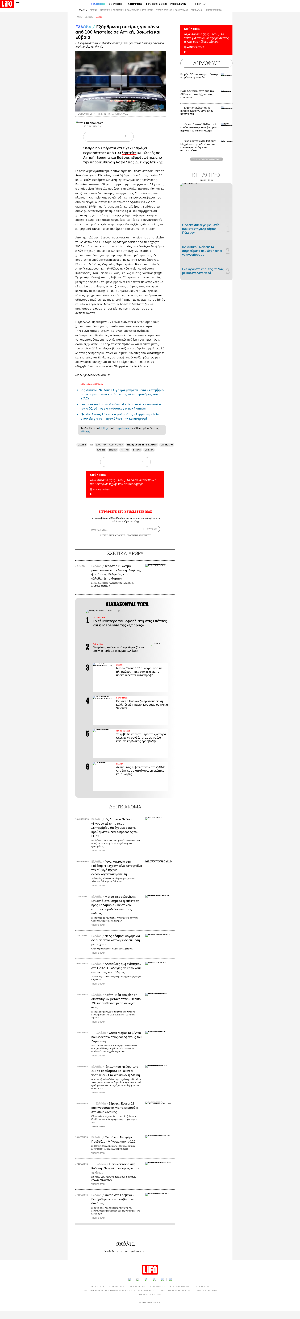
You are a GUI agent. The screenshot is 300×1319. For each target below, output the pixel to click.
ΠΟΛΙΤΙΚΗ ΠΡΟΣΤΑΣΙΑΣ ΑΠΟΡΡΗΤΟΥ (134, 535)
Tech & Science (164, 10)
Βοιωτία (137, 449)
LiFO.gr (103, 428)
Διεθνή (93, 10)
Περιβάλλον (197, 10)
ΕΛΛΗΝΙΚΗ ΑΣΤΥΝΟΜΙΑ (109, 444)
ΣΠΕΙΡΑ (113, 449)
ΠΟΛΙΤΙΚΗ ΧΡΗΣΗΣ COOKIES (175, 1290)
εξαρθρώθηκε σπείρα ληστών (142, 444)
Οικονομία (118, 10)
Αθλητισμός (181, 10)
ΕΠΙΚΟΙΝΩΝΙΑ (116, 1286)
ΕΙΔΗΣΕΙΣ (89, 17)
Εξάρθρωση (167, 444)
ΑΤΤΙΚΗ (125, 449)
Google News (121, 428)
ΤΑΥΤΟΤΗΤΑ (97, 1286)
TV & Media (147, 10)
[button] (90, 494)
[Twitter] (161, 106)
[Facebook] (156, 106)
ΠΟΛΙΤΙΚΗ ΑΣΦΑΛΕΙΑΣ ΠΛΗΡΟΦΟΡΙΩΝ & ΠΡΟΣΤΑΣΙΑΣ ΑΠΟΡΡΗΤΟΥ (119, 1290)
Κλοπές (101, 449)
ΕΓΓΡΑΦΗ (152, 529)
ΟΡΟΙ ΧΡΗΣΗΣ (106, 535)
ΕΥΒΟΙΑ (148, 449)
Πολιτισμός (133, 10)
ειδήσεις (85, 431)
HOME (79, 17)
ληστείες (129, 153)
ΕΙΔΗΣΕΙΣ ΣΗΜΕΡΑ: (92, 383)
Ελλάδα (83, 10)
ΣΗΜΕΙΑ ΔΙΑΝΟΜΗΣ (206, 1290)
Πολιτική (105, 10)
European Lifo (214, 10)
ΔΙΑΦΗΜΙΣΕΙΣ (157, 1286)
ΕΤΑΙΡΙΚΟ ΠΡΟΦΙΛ (180, 1286)
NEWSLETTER (137, 1286)
